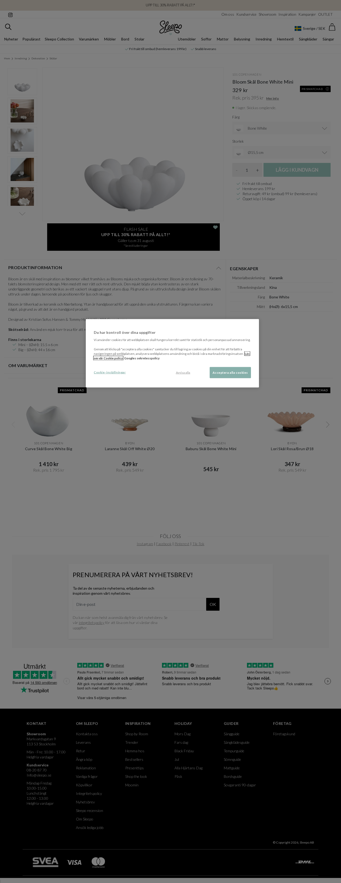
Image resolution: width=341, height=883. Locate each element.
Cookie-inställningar (110, 372)
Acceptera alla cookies (230, 372)
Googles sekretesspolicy (142, 358)
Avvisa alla (183, 372)
